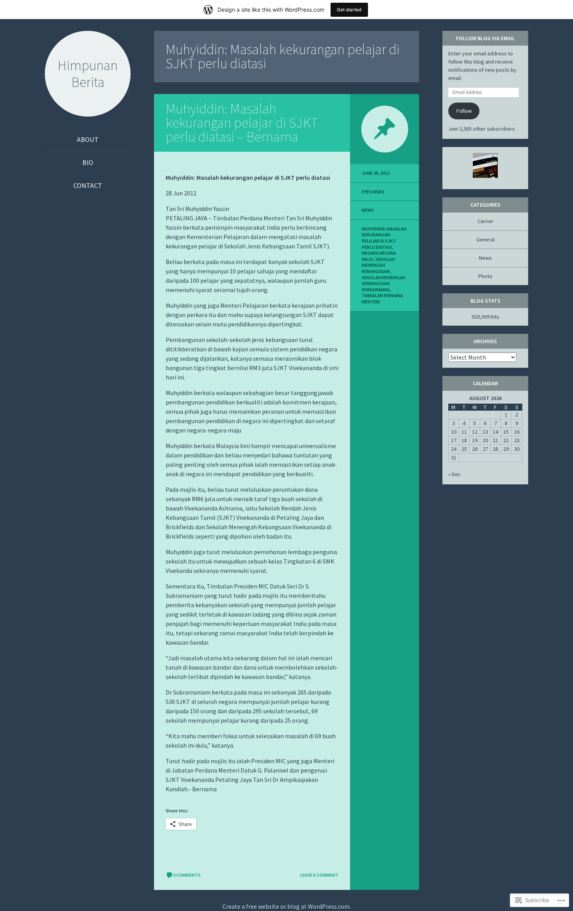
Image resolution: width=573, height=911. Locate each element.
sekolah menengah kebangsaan (378, 265)
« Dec (454, 474)
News (368, 210)
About (88, 139)
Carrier (485, 221)
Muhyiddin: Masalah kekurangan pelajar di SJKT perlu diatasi (384, 238)
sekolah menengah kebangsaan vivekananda (383, 283)
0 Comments (187, 875)
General (485, 239)
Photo (485, 276)
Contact (87, 185)
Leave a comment (319, 875)
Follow (464, 110)
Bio (87, 162)
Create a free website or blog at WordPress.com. (287, 906)
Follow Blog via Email (485, 38)
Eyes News (373, 192)
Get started (349, 9)
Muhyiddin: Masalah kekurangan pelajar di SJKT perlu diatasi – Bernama (242, 122)
